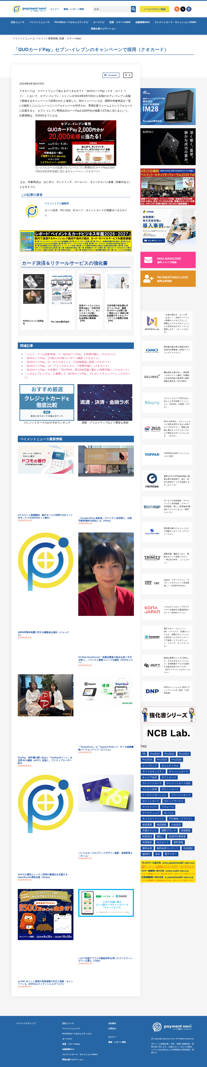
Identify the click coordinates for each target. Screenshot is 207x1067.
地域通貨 (186, 830)
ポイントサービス (173, 800)
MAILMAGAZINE (169, 258)
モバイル (169, 812)
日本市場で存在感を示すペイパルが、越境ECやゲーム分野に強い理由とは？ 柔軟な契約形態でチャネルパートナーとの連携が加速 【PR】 (118, 313)
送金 (157, 854)
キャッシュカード (178, 771)
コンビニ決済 (149, 789)
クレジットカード (152, 783)
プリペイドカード (181, 794)
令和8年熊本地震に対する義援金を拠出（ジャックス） (43, 633)
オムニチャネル (170, 765)
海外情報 (178, 842)
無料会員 (147, 848)
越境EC (146, 854)
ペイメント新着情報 (47, 38)
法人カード (163, 842)
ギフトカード (169, 777)
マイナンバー (149, 806)
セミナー (54, 9)
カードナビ (98, 22)
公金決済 (176, 824)
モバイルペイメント (153, 818)
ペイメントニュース (39, 22)
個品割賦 (161, 824)
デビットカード (170, 789)
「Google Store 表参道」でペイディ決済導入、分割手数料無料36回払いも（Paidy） (105, 519)
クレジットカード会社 (178, 783)
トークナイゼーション (154, 794)
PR (144, 753)
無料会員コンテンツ (168, 848)
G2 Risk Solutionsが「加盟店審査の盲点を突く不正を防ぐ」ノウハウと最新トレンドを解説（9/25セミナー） (105, 660)
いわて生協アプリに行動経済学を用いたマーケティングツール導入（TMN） (105, 959)
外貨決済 (147, 836)
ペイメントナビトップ (26, 1023)
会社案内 (112, 1023)
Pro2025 (162, 759)
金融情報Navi (142, 22)
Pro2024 (147, 759)
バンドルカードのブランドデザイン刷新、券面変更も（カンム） (105, 854)
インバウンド (149, 765)
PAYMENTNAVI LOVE (172, 277)
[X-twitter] (182, 9)
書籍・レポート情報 (74, 9)
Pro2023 (184, 753)
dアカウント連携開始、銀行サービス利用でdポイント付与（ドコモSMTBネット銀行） (45, 516)
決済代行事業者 (177, 836)
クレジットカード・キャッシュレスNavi (175, 22)
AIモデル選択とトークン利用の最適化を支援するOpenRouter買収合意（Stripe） (43, 875)
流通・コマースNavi (120, 22)
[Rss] (177, 9)
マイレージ (168, 806)
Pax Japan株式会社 (60, 321)
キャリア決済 (149, 777)
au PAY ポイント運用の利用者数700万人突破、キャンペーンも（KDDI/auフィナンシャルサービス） (45, 982)
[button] (111, 75)
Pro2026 (176, 759)
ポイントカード (150, 800)
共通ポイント (149, 830)
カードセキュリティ (153, 771)
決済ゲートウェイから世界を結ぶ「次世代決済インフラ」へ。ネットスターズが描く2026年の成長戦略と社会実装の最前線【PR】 (89, 313)
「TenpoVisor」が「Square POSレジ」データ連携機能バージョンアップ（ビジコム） (106, 748)
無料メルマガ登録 (167, 262)
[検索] (133, 9)
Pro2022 (169, 753)
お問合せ (112, 1028)
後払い (160, 836)
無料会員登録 (164, 280)
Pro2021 (155, 753)
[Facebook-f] (188, 9)
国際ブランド (169, 830)
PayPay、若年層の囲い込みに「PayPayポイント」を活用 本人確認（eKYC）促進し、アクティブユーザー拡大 (45, 760)
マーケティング (150, 812)
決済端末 (147, 842)
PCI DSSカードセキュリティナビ (71, 22)
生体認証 (188, 848)
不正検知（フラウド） (181, 818)
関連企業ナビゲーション (103, 28)
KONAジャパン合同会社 (33, 322)
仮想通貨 (147, 824)
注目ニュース (17, 22)
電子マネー (171, 854)
